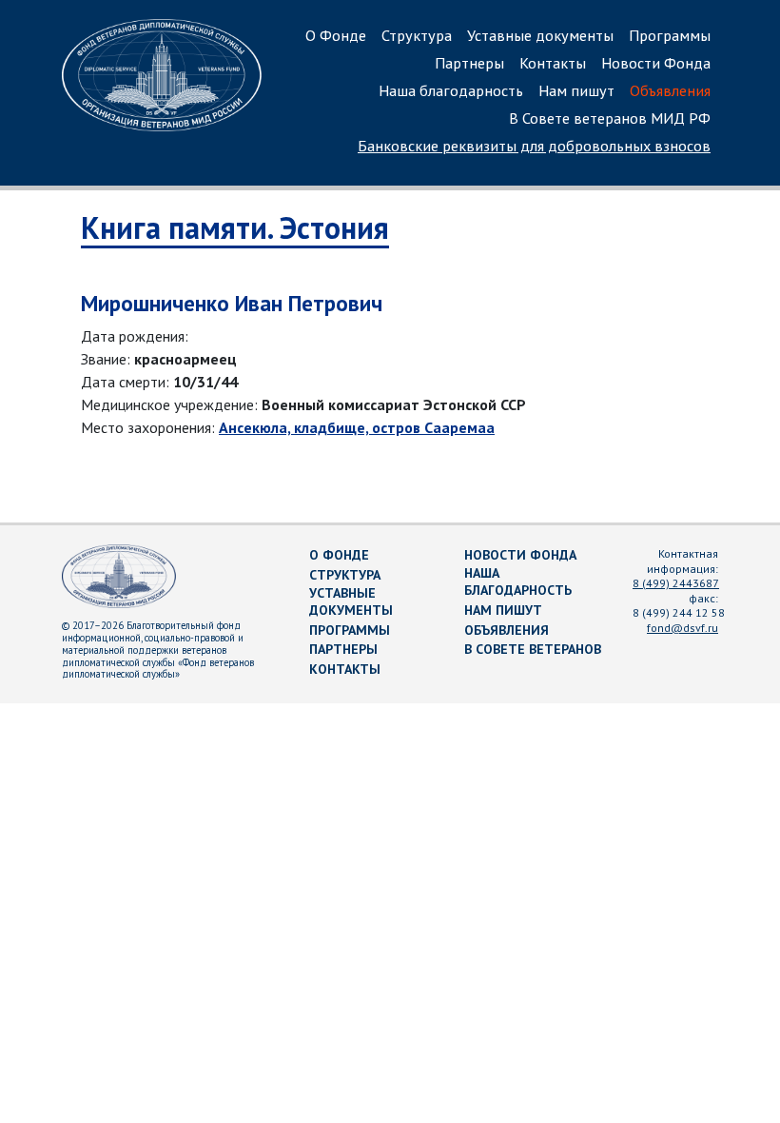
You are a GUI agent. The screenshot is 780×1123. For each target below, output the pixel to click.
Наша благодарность (451, 90)
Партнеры (469, 62)
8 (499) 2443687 (676, 583)
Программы (670, 35)
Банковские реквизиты (534, 145)
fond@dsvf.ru (682, 628)
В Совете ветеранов (532, 649)
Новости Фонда (656, 62)
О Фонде (335, 35)
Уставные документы (540, 35)
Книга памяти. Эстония (235, 227)
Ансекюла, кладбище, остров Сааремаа (357, 427)
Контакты (552, 62)
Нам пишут (576, 90)
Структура (416, 35)
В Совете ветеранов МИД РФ (610, 118)
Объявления (670, 90)
